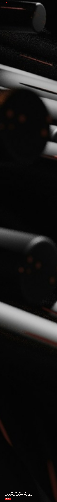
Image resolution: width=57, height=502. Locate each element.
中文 (51, 2)
